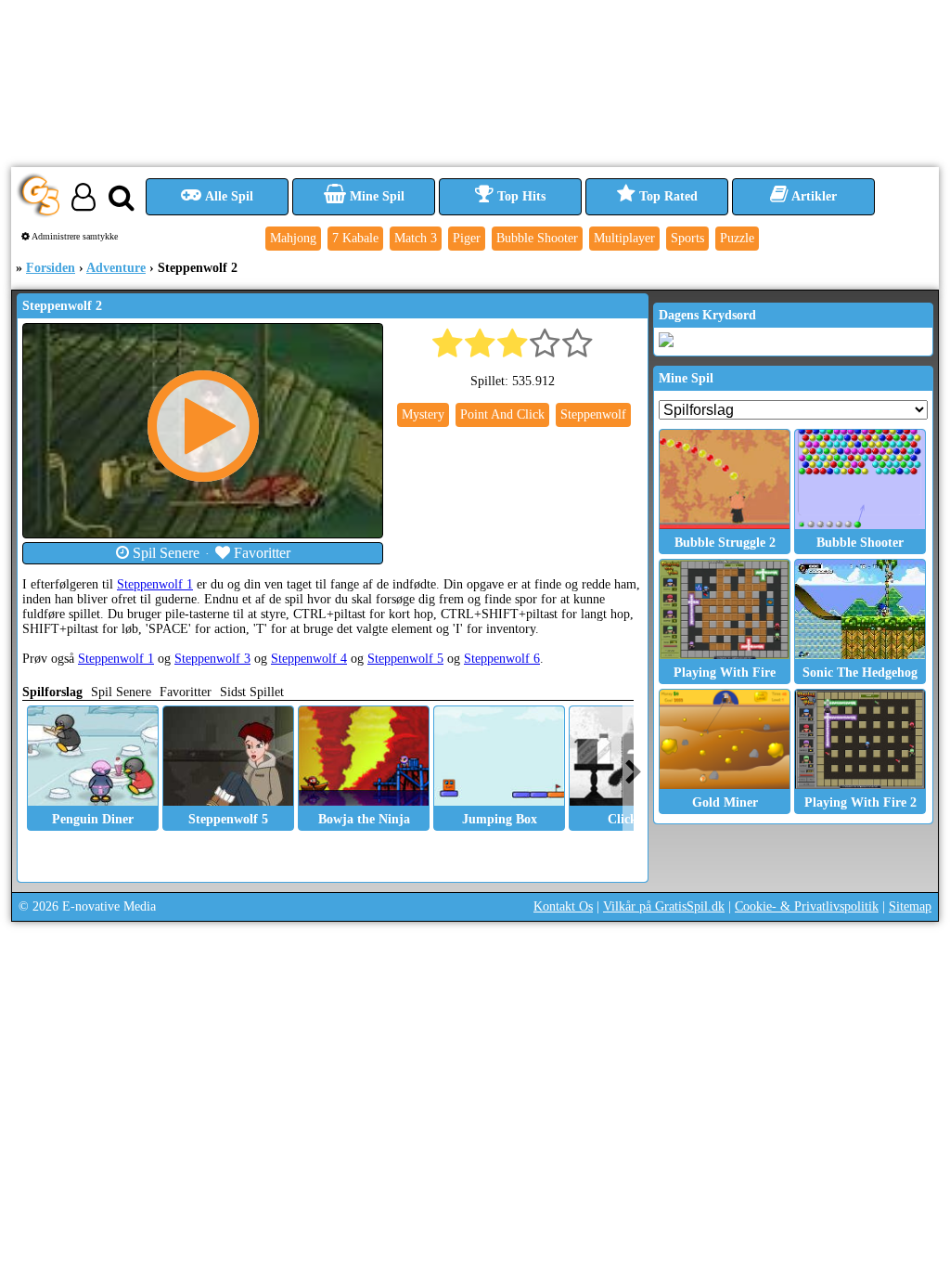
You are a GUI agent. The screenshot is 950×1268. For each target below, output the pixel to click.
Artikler (813, 196)
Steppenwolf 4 (309, 659)
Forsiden (50, 268)
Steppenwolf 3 (212, 659)
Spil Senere (164, 553)
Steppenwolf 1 (155, 584)
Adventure (116, 268)
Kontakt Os (563, 906)
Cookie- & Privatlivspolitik (807, 906)
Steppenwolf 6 (502, 659)
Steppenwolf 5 (405, 659)
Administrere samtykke (74, 236)
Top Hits (520, 196)
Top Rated (666, 196)
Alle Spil (227, 196)
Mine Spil (375, 196)
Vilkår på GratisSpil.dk (664, 906)
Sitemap (910, 906)
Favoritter (260, 553)
